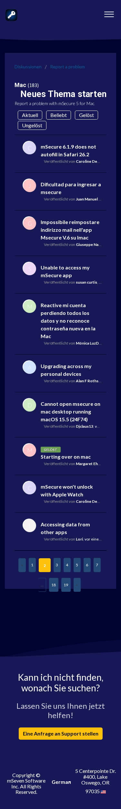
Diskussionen (28, 66)
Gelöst (86, 115)
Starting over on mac (66, 456)
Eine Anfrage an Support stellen (60, 733)
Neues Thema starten (63, 94)
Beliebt (58, 115)
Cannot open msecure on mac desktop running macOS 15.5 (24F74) (70, 411)
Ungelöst (32, 125)
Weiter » (77, 585)
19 (66, 584)
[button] (109, 12)
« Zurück (22, 565)
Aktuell (30, 115)
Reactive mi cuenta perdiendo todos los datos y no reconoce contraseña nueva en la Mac (68, 320)
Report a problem (67, 66)
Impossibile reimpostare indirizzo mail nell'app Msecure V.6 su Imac (70, 229)
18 (53, 584)
